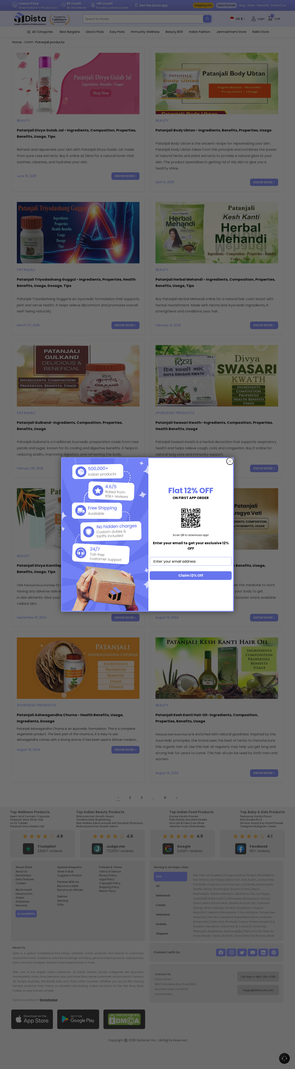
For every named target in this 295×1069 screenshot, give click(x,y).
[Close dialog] (230, 461)
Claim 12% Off (190, 575)
